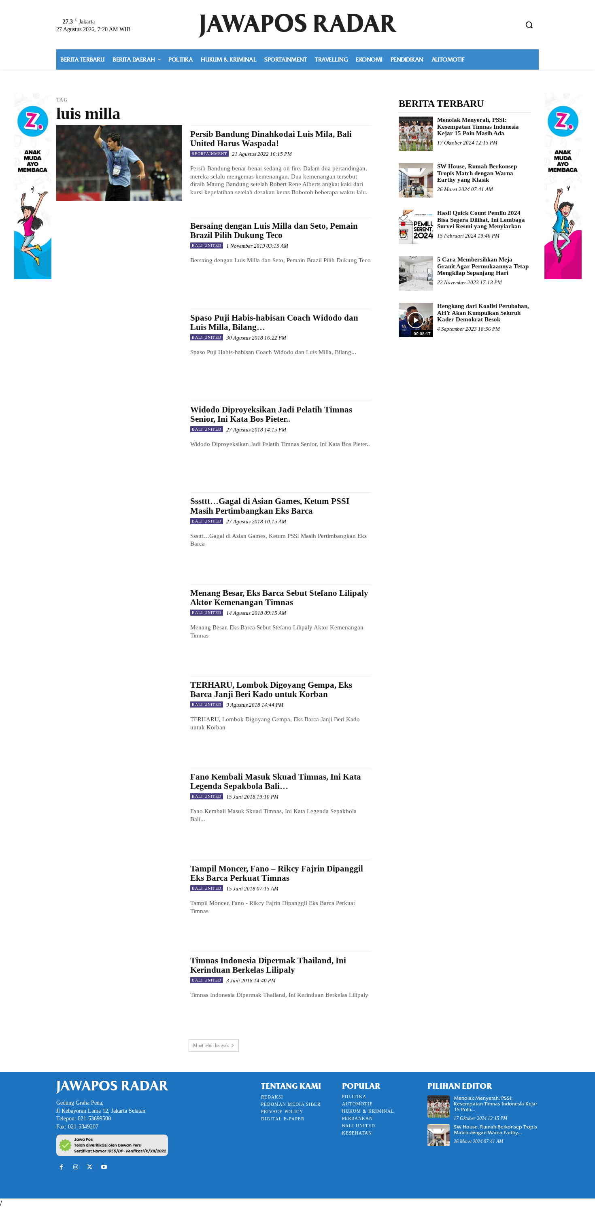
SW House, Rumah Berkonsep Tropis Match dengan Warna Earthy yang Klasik (477, 173)
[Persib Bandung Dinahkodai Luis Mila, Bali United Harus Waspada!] (119, 163)
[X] (90, 1167)
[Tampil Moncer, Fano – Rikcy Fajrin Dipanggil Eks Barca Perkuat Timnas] (119, 897)
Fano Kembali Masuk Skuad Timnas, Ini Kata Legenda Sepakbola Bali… (275, 781)
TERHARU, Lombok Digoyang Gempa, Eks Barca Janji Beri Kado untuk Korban (271, 689)
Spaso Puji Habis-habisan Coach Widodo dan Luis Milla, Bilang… (274, 322)
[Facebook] (61, 1167)
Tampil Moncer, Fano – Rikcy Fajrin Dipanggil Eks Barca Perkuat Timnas (276, 873)
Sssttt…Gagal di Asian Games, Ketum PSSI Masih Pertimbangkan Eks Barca (269, 505)
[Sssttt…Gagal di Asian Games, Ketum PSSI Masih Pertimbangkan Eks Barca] (119, 530)
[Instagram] (75, 1167)
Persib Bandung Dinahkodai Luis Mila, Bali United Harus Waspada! (271, 138)
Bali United (206, 245)
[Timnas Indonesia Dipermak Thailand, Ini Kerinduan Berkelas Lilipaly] (119, 989)
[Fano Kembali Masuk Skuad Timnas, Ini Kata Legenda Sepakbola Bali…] (119, 806)
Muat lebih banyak (211, 1045)
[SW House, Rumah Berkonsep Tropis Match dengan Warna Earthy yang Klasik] (416, 180)
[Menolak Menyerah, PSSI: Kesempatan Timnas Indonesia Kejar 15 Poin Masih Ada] (416, 134)
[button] (529, 24)
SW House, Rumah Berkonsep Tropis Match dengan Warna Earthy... (495, 1129)
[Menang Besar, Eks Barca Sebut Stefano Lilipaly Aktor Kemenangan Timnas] (119, 622)
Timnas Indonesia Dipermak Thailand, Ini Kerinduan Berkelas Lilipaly (268, 965)
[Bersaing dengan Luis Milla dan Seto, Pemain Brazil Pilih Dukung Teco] (119, 255)
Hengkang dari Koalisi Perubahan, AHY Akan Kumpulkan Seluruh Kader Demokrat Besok (483, 313)
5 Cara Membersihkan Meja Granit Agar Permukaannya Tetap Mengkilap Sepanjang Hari (483, 266)
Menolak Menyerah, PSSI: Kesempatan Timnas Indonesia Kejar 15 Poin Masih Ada (478, 126)
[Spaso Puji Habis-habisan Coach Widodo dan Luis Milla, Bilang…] (119, 347)
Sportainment (209, 153)
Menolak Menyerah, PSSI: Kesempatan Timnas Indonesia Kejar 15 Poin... (495, 1104)
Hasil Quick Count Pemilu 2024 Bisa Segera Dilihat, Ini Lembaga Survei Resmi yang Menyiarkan (481, 220)
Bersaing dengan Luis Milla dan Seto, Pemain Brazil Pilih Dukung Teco (274, 230)
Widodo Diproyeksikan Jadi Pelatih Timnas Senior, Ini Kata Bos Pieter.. (271, 414)
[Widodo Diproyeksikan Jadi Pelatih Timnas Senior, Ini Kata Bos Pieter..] (119, 438)
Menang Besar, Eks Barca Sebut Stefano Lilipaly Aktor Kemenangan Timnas (279, 597)
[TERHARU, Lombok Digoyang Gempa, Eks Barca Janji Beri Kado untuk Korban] (119, 714)
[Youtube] (104, 1167)
